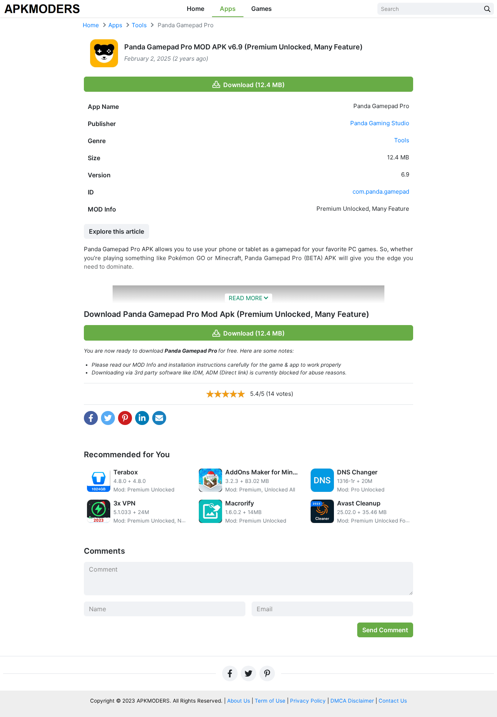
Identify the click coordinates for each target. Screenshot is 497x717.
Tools (139, 25)
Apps (228, 8)
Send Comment (385, 630)
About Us (238, 701)
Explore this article (116, 231)
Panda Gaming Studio (379, 123)
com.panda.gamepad (381, 191)
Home (195, 8)
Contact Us (393, 701)
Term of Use (270, 701)
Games (261, 8)
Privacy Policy (308, 701)
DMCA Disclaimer (352, 701)
